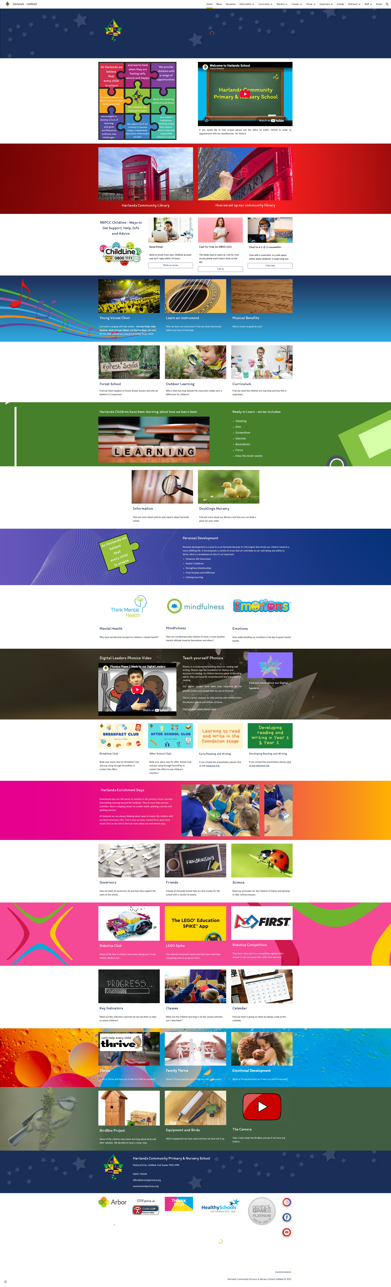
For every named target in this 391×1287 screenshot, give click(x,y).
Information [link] (245, 4)
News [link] (219, 4)
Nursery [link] (281, 4)
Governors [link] (325, 4)
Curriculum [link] (264, 4)
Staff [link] (367, 4)
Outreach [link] (352, 4)
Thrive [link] (309, 4)
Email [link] (379, 4)
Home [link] (209, 4)
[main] (245, 132)
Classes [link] (295, 4)
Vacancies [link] (231, 4)
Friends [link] (340, 4)
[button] (387, 4)
